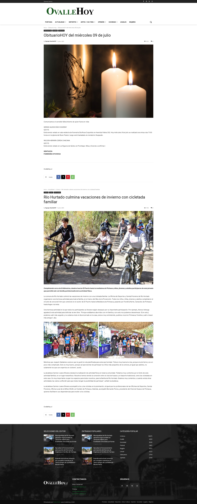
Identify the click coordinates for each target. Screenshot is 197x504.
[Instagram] (146, 1)
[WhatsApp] (152, 1)
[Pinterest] (68, 177)
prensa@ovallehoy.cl (79, 494)
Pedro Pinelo (57, 502)
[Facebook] (143, 1)
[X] (149, 1)
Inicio (45, 27)
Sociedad (55, 30)
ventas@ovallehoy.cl (79, 487)
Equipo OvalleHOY (50, 41)
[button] (150, 22)
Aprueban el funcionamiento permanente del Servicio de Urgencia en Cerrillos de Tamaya (65, 450)
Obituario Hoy (52, 27)
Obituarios (61, 30)
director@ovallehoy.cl (79, 491)
